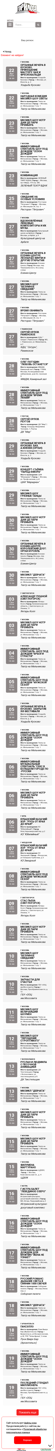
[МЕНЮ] (10, 24)
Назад (7, 51)
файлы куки (30, 1423)
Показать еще (27, 1412)
